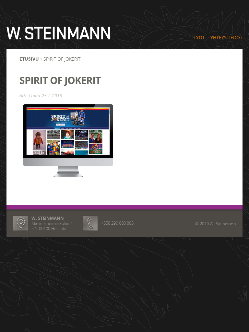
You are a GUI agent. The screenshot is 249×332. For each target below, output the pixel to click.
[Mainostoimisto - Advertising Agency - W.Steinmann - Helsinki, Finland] (58, 35)
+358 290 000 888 (117, 223)
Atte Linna (29, 95)
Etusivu (29, 59)
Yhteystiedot (226, 37)
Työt (199, 37)
